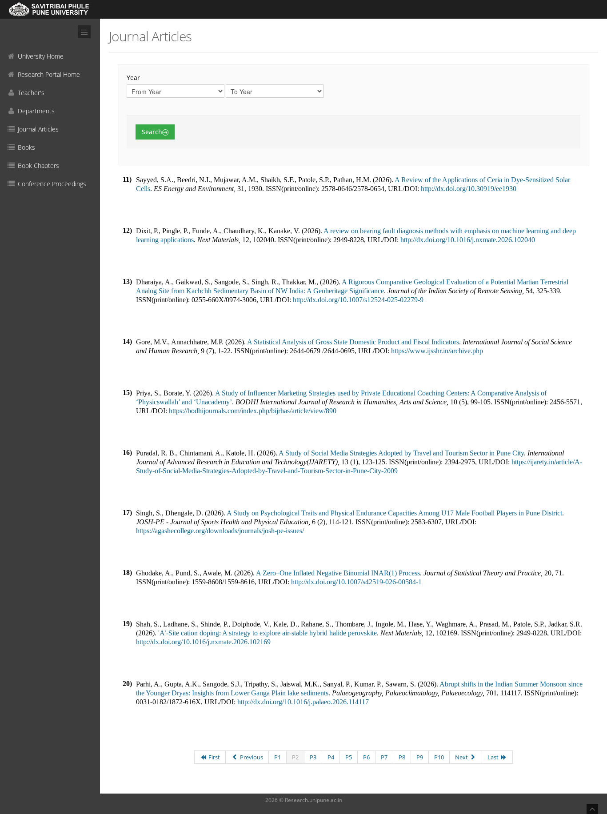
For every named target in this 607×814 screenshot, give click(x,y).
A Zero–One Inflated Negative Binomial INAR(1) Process (338, 573)
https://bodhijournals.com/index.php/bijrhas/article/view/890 (252, 411)
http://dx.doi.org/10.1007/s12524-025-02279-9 (358, 299)
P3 (313, 757)
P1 (277, 757)
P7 (384, 757)
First (213, 757)
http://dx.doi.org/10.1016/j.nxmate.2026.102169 (203, 642)
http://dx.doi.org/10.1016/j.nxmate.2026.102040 (467, 239)
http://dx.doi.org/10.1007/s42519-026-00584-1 (356, 582)
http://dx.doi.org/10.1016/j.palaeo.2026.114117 (303, 702)
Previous (251, 757)
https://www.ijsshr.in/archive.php (437, 351)
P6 (366, 757)
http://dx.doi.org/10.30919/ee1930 (468, 188)
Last (493, 757)
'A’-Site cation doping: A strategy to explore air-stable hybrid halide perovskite (267, 633)
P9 (419, 757)
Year (133, 77)
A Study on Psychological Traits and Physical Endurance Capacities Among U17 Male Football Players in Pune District (394, 513)
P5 (348, 757)
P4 (330, 757)
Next (462, 757)
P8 (402, 757)
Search (152, 132)
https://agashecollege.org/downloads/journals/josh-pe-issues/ (220, 531)
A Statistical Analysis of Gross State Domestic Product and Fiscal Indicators (353, 342)
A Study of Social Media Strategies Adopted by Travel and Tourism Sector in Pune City (401, 453)
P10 (439, 757)
